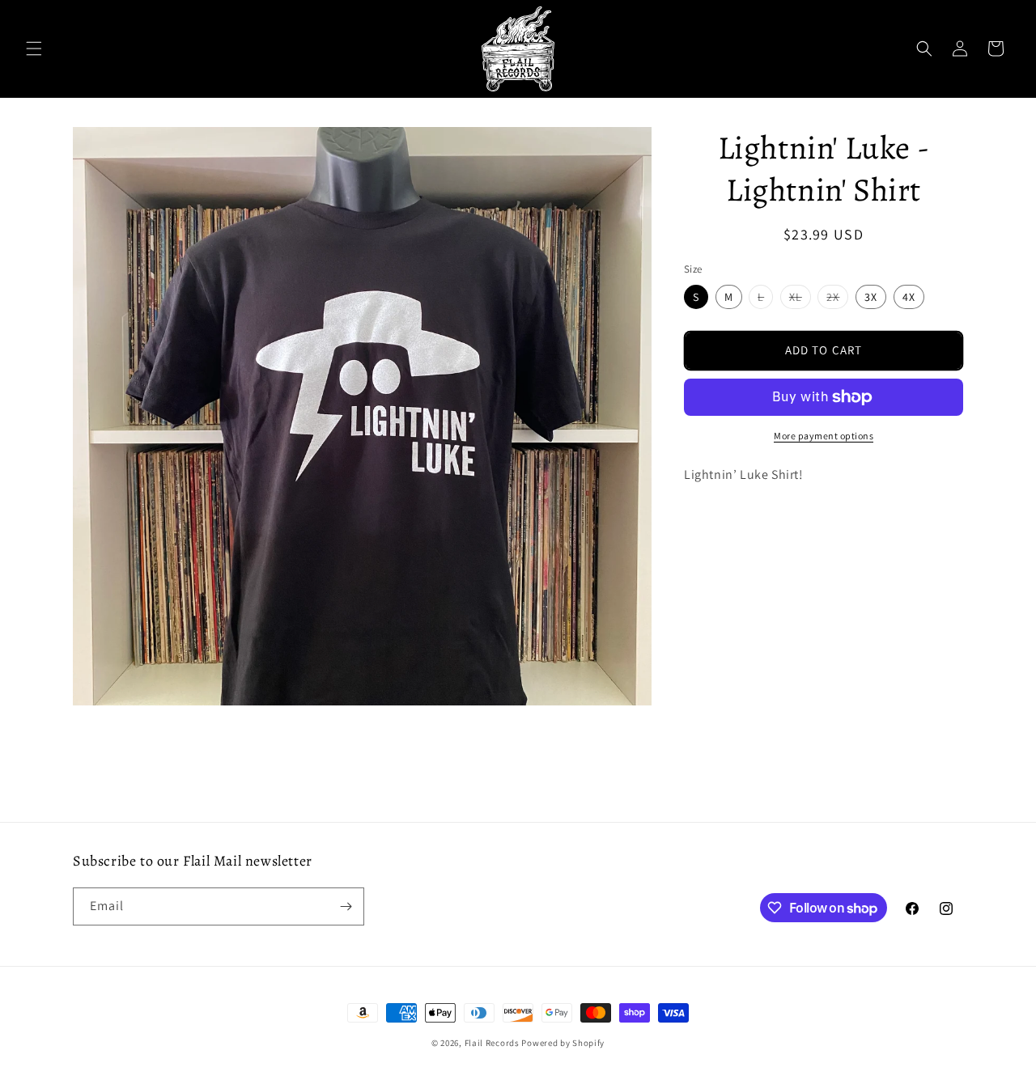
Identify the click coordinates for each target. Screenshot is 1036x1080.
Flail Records (492, 1042)
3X (870, 297)
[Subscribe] (345, 906)
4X (908, 297)
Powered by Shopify (563, 1042)
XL (800, 299)
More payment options (823, 436)
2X (837, 299)
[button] (34, 48)
